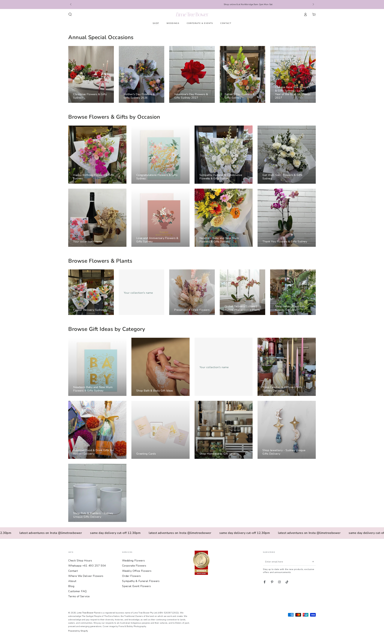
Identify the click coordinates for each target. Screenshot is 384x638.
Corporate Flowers (134, 565)
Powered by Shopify (78, 631)
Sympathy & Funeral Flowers (140, 581)
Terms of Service (79, 596)
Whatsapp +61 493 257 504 (87, 565)
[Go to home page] (192, 14)
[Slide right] (313, 4)
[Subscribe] (314, 561)
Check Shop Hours (80, 560)
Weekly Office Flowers (136, 571)
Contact (73, 571)
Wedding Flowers (133, 560)
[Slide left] (71, 4)
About (72, 581)
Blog (71, 586)
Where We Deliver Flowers (85, 576)
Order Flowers (131, 576)
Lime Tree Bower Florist (88, 612)
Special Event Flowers (136, 586)
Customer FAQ (77, 591)
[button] (70, 14)
